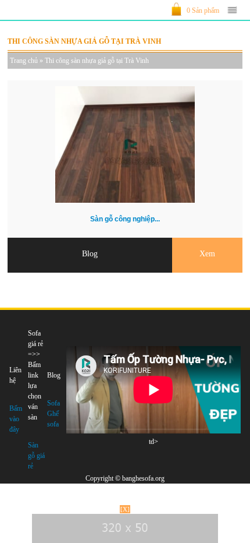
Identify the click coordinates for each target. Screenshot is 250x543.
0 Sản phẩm (203, 10)
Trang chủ (24, 61)
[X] (125, 509)
